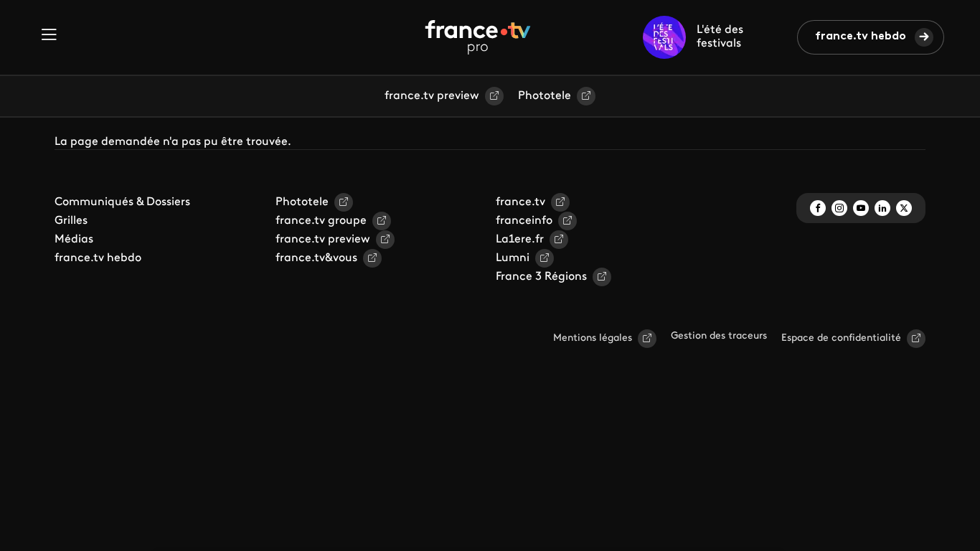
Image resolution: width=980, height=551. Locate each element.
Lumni (512, 258)
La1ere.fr (520, 239)
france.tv (520, 202)
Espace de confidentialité (841, 338)
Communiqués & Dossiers (122, 202)
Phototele (544, 96)
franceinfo (524, 221)
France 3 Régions (541, 277)
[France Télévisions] (478, 37)
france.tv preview (432, 96)
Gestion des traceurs (719, 336)
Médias (74, 239)
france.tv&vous (316, 258)
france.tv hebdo (860, 36)
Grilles (71, 221)
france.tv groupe (321, 221)
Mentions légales (592, 338)
